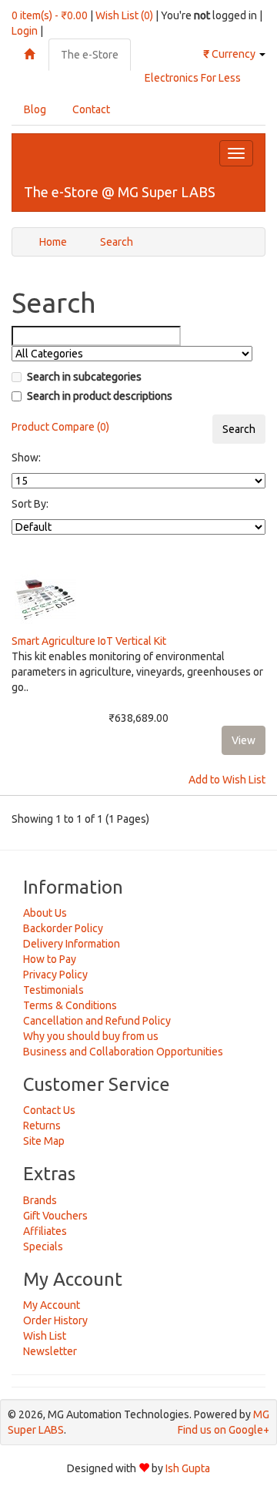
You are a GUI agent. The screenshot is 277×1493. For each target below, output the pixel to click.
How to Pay (49, 959)
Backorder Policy (63, 928)
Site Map (44, 1141)
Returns (42, 1125)
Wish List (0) (124, 15)
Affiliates (45, 1231)
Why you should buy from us (91, 1036)
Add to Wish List (227, 779)
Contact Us (49, 1110)
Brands (40, 1200)
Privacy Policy (55, 974)
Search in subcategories (84, 377)
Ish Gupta (187, 1468)
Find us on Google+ (223, 1430)
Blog (35, 109)
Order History (55, 1320)
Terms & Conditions (70, 1005)
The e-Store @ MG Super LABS (119, 192)
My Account (51, 1305)
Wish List (44, 1336)
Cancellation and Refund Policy (97, 1021)
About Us (45, 913)
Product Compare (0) (60, 427)
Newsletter (50, 1351)
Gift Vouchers (55, 1215)
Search (116, 242)
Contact (91, 109)
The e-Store (89, 55)
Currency (230, 54)
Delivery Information (71, 944)
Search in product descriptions (99, 396)
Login (25, 31)
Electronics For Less (193, 78)
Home (53, 242)
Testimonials (53, 990)
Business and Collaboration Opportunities (123, 1051)
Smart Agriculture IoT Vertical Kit (89, 641)
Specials (43, 1246)
